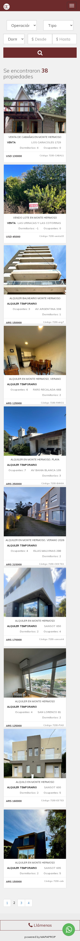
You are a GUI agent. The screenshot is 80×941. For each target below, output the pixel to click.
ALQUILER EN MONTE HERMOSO (35, 620)
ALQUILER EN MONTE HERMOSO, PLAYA (35, 459)
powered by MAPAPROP (40, 937)
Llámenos (42, 925)
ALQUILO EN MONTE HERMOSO (35, 782)
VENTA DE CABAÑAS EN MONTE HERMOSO (34, 137)
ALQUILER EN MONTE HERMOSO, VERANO (35, 378)
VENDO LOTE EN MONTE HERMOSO (35, 217)
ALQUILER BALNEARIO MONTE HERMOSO (35, 298)
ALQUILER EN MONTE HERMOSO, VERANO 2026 (35, 540)
